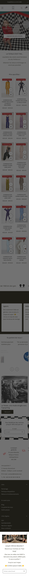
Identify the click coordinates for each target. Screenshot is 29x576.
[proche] (27, 534)
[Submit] (24, 571)
